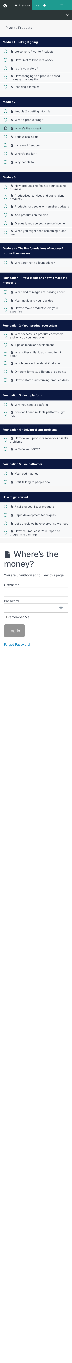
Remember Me (18, 617)
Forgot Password (17, 644)
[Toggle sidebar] (61, 5)
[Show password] (61, 608)
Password (11, 601)
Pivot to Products (19, 28)
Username (11, 585)
